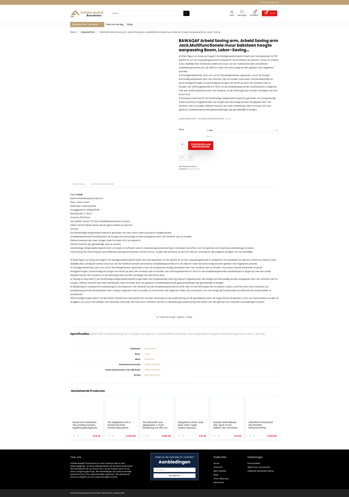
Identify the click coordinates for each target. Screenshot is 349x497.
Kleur (181, 129)
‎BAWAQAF (149, 359)
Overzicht (218, 467)
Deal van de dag (114, 24)
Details (227, 118)
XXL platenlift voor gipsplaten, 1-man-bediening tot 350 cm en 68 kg (155, 426)
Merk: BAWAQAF (152, 375)
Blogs (130, 24)
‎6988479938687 (153, 364)
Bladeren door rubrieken (85, 24)
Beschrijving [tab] (79, 184)
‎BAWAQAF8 (150, 348)
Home (73, 32)
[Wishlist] (242, 12)
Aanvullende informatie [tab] (102, 184)
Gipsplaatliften (88, 32)
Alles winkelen (219, 471)
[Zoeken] (186, 13)
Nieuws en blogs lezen (270, 2)
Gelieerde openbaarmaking (260, 471)
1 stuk (147, 354)
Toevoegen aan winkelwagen (201, 145)
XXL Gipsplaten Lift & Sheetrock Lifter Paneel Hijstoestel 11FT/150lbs (119, 426)
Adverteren (218, 482)
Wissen (209, 136)
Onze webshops (221, 478)
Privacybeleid (253, 463)
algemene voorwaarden (258, 467)
